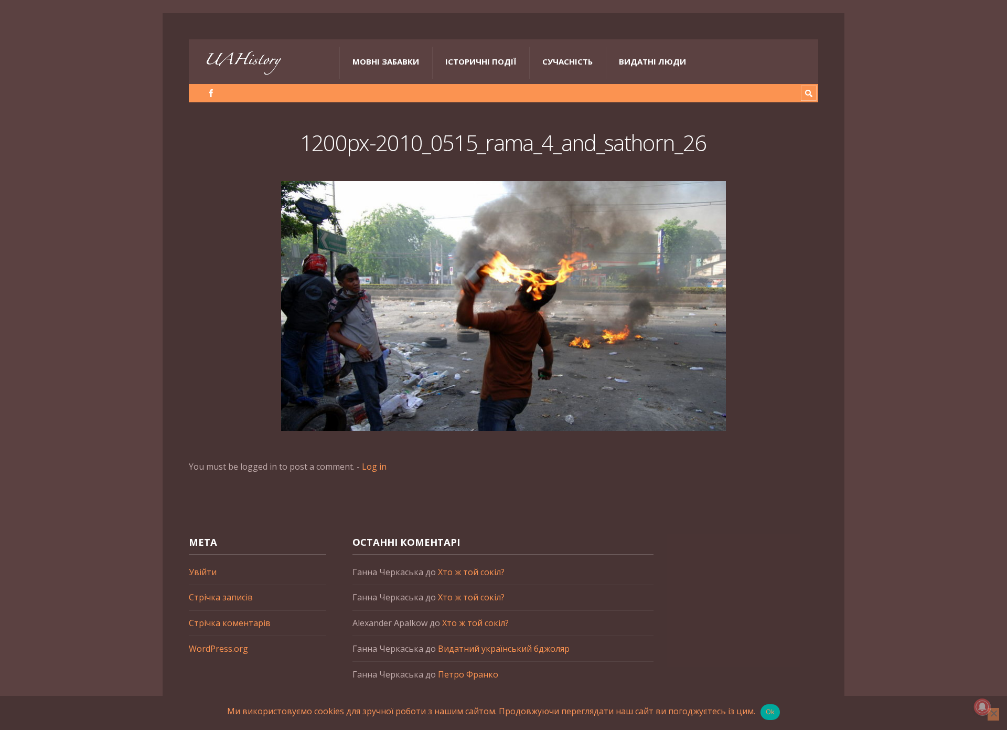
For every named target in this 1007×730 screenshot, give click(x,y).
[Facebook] (211, 93)
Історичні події (480, 61)
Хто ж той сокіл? (471, 572)
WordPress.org (218, 648)
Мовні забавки (385, 61)
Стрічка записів (221, 597)
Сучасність (567, 61)
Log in (374, 466)
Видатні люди (652, 61)
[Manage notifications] (982, 707)
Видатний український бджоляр (504, 648)
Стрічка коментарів (230, 623)
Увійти (203, 572)
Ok (770, 711)
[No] (993, 714)
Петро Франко (468, 674)
